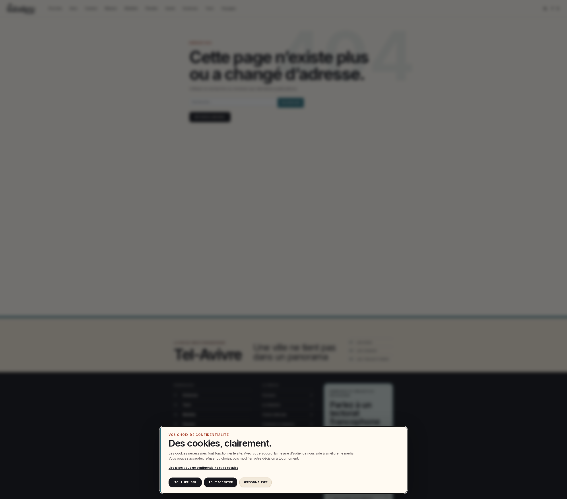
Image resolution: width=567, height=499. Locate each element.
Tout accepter (220, 482)
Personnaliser (255, 482)
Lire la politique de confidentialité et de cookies (203, 467)
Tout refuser (185, 482)
